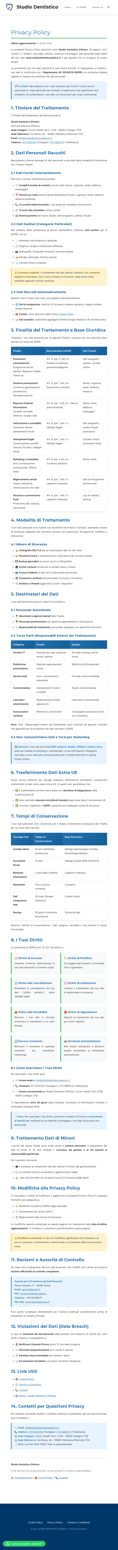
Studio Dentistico (37, 7)
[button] (24, 1544)
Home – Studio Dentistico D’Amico (37, 1395)
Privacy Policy (55, 1522)
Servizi (96, 7)
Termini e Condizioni (30, 1384)
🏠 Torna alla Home (21, 1477)
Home (67, 7)
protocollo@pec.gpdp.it (33, 1293)
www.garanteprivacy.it (37, 1301)
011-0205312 (29, 142)
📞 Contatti (61, 1477)
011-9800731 (58, 142)
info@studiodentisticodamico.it (35, 138)
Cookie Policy (66, 314)
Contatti (23, 1390)
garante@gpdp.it (31, 1289)
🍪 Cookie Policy (44, 1477)
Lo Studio (81, 7)
